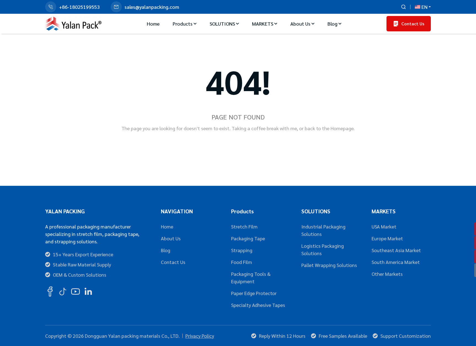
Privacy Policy (199, 336)
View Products (262, 146)
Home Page (216, 146)
